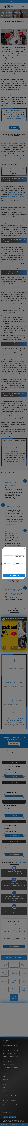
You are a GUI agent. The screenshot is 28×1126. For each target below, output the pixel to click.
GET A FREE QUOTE (14, 575)
